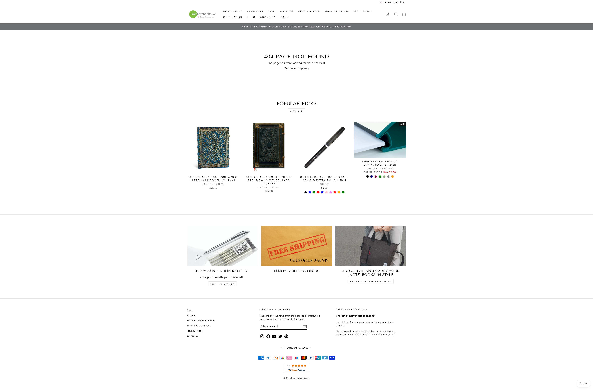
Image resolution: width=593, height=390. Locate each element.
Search (190, 310)
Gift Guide (363, 11)
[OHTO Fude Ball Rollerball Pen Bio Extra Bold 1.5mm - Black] (305, 192)
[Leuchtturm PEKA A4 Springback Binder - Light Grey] (388, 176)
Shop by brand (337, 11)
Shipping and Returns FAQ (201, 320)
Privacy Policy (194, 330)
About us (268, 17)
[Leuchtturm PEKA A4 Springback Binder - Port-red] (375, 176)
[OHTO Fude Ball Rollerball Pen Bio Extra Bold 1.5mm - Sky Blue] (322, 192)
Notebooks (233, 11)
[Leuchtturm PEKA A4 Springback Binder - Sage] (384, 176)
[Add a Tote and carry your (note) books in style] (370, 246)
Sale (284, 17)
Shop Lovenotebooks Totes (370, 281)
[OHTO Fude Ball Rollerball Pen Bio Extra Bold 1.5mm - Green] (313, 192)
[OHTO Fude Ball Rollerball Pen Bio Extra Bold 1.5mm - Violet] (330, 192)
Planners (255, 11)
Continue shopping (296, 68)
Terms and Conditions (198, 325)
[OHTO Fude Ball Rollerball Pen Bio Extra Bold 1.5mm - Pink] (326, 192)
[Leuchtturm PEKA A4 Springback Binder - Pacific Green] (380, 176)
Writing (286, 11)
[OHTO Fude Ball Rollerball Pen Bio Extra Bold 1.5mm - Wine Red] (334, 192)
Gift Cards (232, 17)
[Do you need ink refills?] (222, 246)
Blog (251, 17)
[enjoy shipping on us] (296, 246)
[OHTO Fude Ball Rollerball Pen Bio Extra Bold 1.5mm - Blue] (309, 192)
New (271, 11)
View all (296, 111)
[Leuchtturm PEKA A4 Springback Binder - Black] (367, 176)
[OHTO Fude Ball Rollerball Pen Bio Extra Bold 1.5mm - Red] (318, 192)
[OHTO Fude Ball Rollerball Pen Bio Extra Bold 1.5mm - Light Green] (343, 192)
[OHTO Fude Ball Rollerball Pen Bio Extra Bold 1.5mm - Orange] (338, 192)
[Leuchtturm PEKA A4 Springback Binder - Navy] (371, 176)
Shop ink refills (222, 284)
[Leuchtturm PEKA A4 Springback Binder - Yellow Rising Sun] (392, 176)
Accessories (309, 11)
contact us (192, 335)
